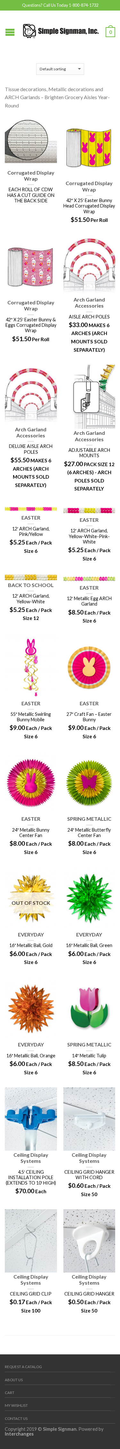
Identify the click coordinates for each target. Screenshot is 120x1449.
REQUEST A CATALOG (23, 1367)
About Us (14, 1380)
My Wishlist (16, 1405)
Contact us (16, 1418)
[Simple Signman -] (61, 29)
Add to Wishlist (49, 124)
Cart (9, 1392)
